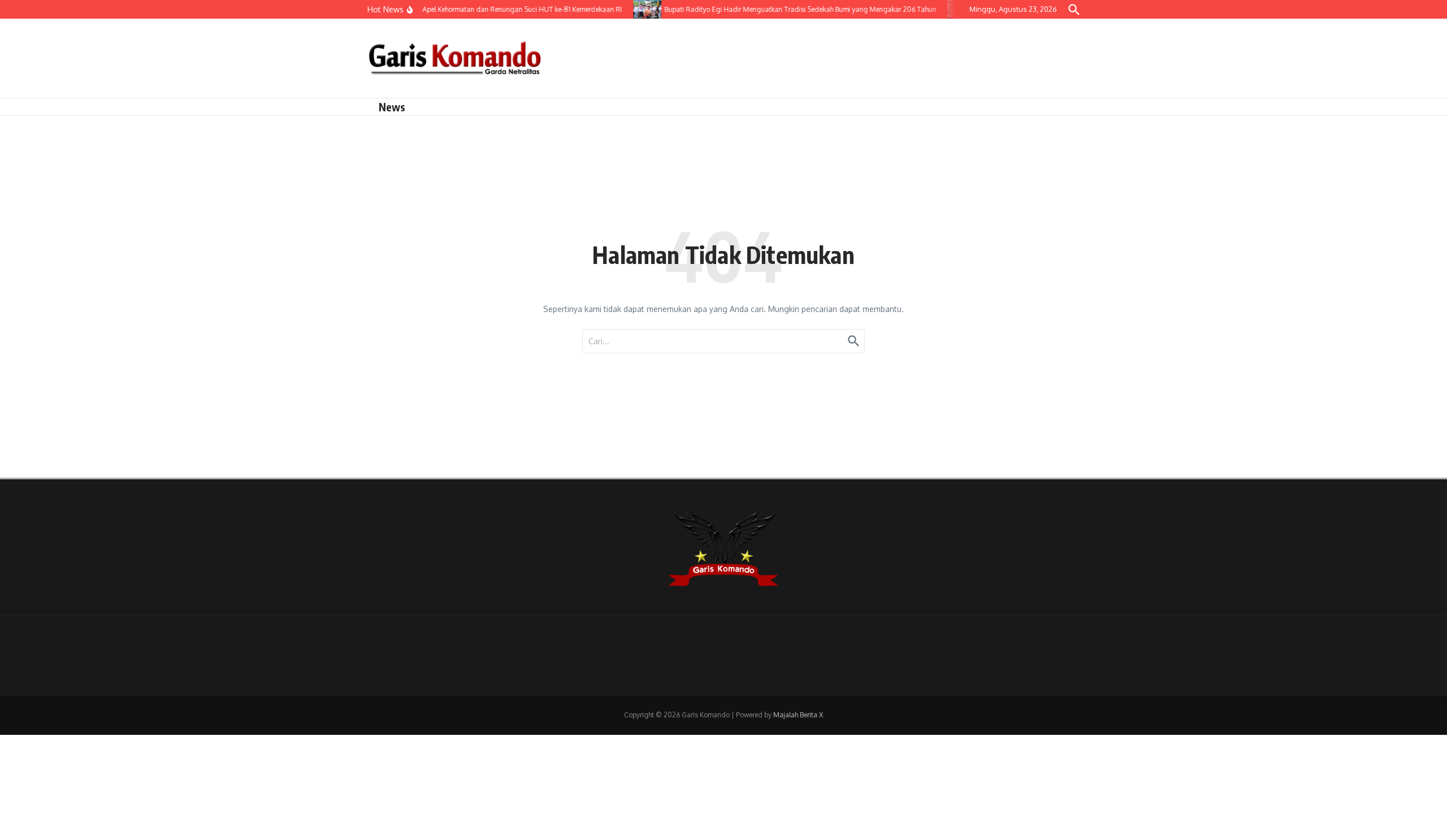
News (392, 107)
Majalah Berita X (798, 715)
